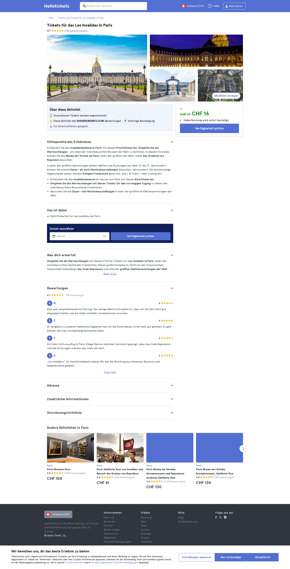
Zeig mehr (110, 372)
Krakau (145, 537)
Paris (51, 17)
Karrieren (109, 521)
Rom (143, 521)
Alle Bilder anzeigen (226, 95)
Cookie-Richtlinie (74, 562)
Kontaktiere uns (187, 521)
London (145, 529)
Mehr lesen (110, 274)
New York (146, 517)
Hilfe (181, 517)
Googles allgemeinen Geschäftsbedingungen (114, 562)
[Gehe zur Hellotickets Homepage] (57, 6)
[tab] (110, 141)
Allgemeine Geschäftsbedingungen (117, 539)
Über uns (109, 517)
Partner (108, 525)
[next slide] (243, 448)
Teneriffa (146, 541)
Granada (146, 533)
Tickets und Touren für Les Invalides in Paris (81, 17)
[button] (110, 141)
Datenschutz (111, 533)
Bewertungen (112, 529)
